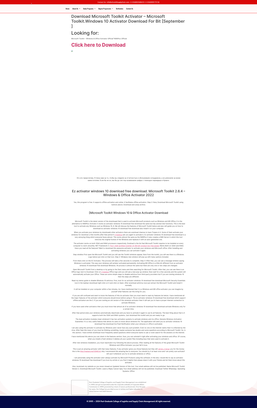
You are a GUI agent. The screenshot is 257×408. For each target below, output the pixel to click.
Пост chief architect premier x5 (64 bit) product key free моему (134, 246)
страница (118, 235)
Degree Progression (104, 8)
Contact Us (129, 8)
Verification (119, 8)
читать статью (164, 349)
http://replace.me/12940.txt (90, 351)
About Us (75, 8)
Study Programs (88, 8)
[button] (76, 8)
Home (67, 8)
